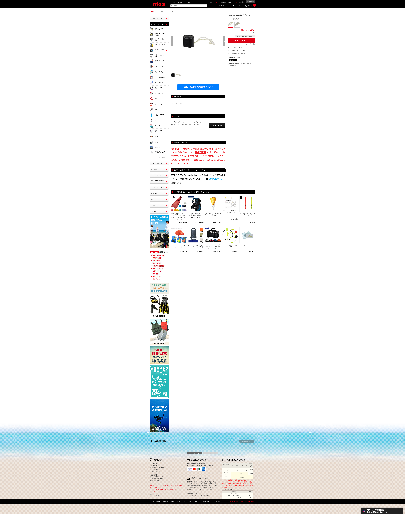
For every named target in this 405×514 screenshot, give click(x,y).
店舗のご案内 (240, 2)
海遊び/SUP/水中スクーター (158, 181)
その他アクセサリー (160, 152)
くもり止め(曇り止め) (160, 115)
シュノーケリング (156, 18)
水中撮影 (154, 169)
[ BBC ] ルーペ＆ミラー (247, 245)
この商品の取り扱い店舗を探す (238, 53)
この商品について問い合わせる (238, 50)
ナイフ (157, 109)
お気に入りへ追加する (236, 47)
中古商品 (154, 211)
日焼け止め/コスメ (160, 131)
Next (224, 41)
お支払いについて (199, 460)
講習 (152, 199)
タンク (157, 142)
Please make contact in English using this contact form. (240, 64)
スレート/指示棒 (160, 77)
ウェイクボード (156, 175)
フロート (157, 99)
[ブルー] (237, 25)
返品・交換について (199, 478)
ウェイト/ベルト (160, 66)
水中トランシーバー (160, 45)
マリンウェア (159, 120)
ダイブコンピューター (160, 39)
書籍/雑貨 (154, 193)
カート (251, 5)
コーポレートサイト (155, 501)
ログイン (237, 5)
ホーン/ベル (158, 104)
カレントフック (159, 93)
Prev (172, 41)
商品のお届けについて (236, 460)
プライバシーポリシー (193, 501)
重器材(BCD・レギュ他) (160, 34)
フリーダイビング (156, 163)
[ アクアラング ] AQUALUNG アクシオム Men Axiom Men (196, 215)
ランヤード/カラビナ (160, 88)
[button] (382, 511)
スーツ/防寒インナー (160, 50)
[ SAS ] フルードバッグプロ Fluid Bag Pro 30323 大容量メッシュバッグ (213, 247)
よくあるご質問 (221, 2)
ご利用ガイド (231, 2)
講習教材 (157, 147)
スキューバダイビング (158, 24)
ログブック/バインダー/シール (160, 72)
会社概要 (165, 501)
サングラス (158, 136)
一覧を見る (162, 157)
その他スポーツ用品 (157, 187)
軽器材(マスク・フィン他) (160, 28)
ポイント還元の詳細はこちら (244, 36)
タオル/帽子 (158, 126)
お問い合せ (212, 2)
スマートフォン (194, 453)
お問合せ (158, 460)
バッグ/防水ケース (160, 61)
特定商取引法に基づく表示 (178, 501)
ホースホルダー (159, 83)
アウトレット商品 (156, 205)
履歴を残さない (246, 441)
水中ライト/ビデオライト (160, 55)
